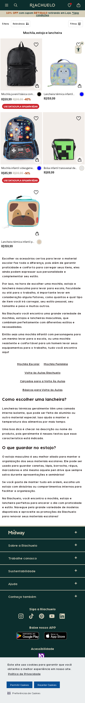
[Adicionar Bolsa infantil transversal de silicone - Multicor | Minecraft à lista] (79, 118)
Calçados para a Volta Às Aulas (42, 381)
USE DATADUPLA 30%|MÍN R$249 (21, 106)
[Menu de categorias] (6, 5)
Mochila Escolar (28, 364)
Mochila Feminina (56, 364)
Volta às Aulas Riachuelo (42, 372)
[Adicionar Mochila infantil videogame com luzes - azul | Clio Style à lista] (36, 118)
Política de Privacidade (24, 674)
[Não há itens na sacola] (78, 5)
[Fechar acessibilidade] (82, 43)
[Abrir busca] (16, 5)
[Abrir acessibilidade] (78, 49)
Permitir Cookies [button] (19, 684)
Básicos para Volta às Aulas (42, 389)
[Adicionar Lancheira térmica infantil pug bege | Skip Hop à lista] (36, 192)
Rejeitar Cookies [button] (47, 684)
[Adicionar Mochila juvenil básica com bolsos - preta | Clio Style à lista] (36, 44)
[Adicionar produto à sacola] (37, 85)
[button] (24, 693)
